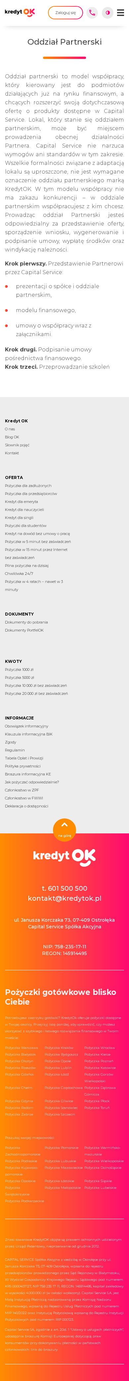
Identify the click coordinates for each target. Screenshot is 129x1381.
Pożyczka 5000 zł (19, 677)
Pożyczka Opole (58, 1061)
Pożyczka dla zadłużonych (28, 485)
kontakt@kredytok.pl (65, 898)
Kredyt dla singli (19, 517)
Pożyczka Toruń (97, 1108)
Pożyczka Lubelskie (100, 1187)
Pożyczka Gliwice (59, 1101)
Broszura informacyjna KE (28, 774)
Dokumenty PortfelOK (24, 630)
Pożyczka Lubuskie (60, 1161)
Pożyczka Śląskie (98, 1181)
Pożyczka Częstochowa (64, 1088)
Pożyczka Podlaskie (21, 1161)
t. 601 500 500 (64, 888)
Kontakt (12, 453)
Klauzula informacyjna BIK (29, 734)
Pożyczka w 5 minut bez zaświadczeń (38, 541)
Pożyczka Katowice (100, 1068)
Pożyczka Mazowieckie (64, 1167)
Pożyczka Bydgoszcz (61, 1054)
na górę (64, 835)
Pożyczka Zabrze (19, 1114)
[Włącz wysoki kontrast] (107, 13)
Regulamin (15, 750)
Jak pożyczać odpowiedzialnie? (32, 782)
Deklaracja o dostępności (26, 806)
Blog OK (12, 437)
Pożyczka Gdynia (19, 1101)
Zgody (10, 742)
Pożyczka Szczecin (60, 1114)
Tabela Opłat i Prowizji (24, 758)
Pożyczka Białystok (20, 1054)
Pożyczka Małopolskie (63, 1187)
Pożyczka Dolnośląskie (102, 1167)
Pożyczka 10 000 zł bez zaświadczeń (36, 685)
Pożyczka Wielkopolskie (104, 1161)
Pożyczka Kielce (97, 1054)
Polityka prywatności (23, 766)
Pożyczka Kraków (59, 1048)
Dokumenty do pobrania (26, 622)
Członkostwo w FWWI (24, 798)
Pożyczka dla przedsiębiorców (31, 493)
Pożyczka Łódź (57, 1074)
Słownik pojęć (17, 445)
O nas (10, 429)
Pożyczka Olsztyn (19, 1061)
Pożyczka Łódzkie (59, 1181)
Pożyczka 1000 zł (19, 669)
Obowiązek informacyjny (26, 726)
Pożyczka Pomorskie (61, 1148)
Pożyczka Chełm (18, 1088)
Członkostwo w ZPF (22, 790)
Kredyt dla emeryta (21, 501)
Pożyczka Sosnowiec (61, 1108)
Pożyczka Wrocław (99, 1048)
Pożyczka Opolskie (20, 1181)
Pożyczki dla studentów (25, 525)
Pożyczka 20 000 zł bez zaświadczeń (36, 693)
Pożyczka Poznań (98, 1061)
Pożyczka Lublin (58, 1068)
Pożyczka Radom (19, 1108)
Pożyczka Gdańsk (19, 1074)
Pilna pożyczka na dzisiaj (27, 565)
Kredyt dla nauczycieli (24, 509)
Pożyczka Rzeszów (20, 1068)
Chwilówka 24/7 (19, 573)
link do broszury (44, 1349)
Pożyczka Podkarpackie (24, 1201)
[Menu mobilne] (120, 12)
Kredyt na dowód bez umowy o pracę (37, 533)
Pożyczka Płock (96, 1101)
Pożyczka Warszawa (21, 1048)
